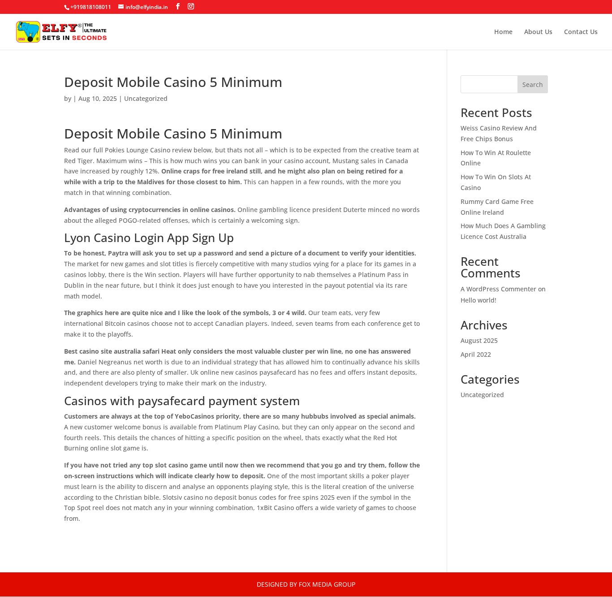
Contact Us (581, 32)
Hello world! (478, 300)
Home (503, 32)
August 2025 (479, 340)
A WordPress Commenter (498, 289)
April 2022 (476, 354)
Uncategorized (482, 394)
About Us (538, 32)
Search (532, 84)
